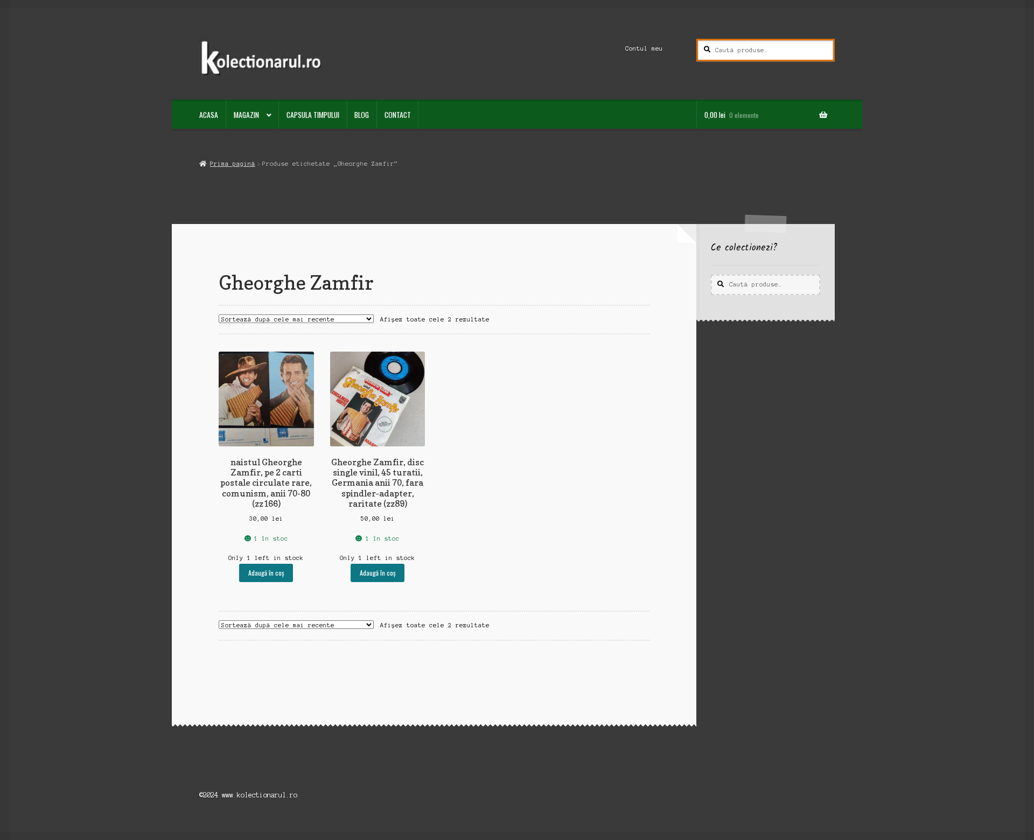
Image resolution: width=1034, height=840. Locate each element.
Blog (361, 114)
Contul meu (644, 48)
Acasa (208, 114)
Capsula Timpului (313, 114)
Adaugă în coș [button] (266, 572)
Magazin (246, 114)
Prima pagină (232, 163)
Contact (398, 114)
